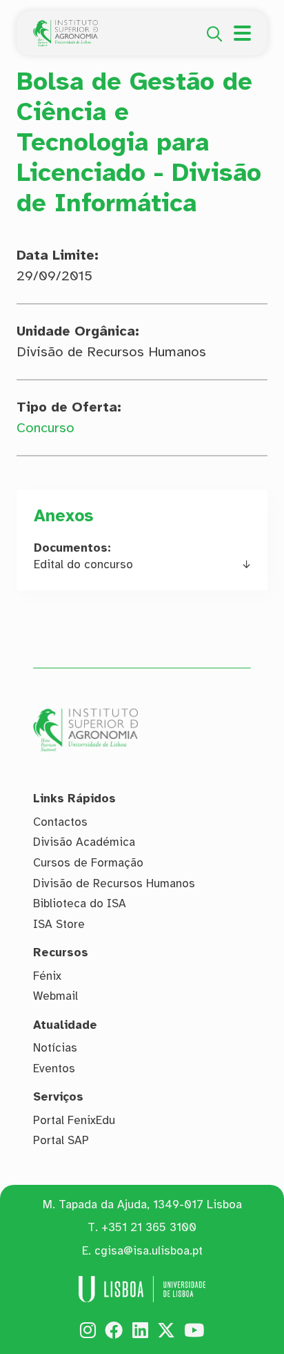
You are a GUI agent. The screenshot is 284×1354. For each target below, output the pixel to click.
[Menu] (242, 33)
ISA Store (59, 924)
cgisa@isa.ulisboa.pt (148, 1251)
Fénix (47, 976)
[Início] (65, 27)
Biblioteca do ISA (79, 903)
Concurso (45, 427)
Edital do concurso (83, 564)
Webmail (55, 996)
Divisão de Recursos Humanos (114, 883)
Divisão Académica (84, 842)
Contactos (60, 822)
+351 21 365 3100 (148, 1227)
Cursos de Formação (88, 862)
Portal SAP (61, 1140)
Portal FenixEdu (74, 1120)
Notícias (55, 1048)
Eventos (54, 1068)
